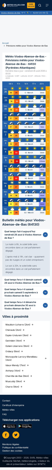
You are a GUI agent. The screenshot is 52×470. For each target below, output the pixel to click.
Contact (6, 400)
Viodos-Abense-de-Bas (10, 13)
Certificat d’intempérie (13, 405)
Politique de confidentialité (15, 447)
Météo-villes (8, 409)
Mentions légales (10, 444)
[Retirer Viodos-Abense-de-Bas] (31, 13)
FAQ (4, 414)
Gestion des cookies (12, 450)
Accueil (5, 43)
